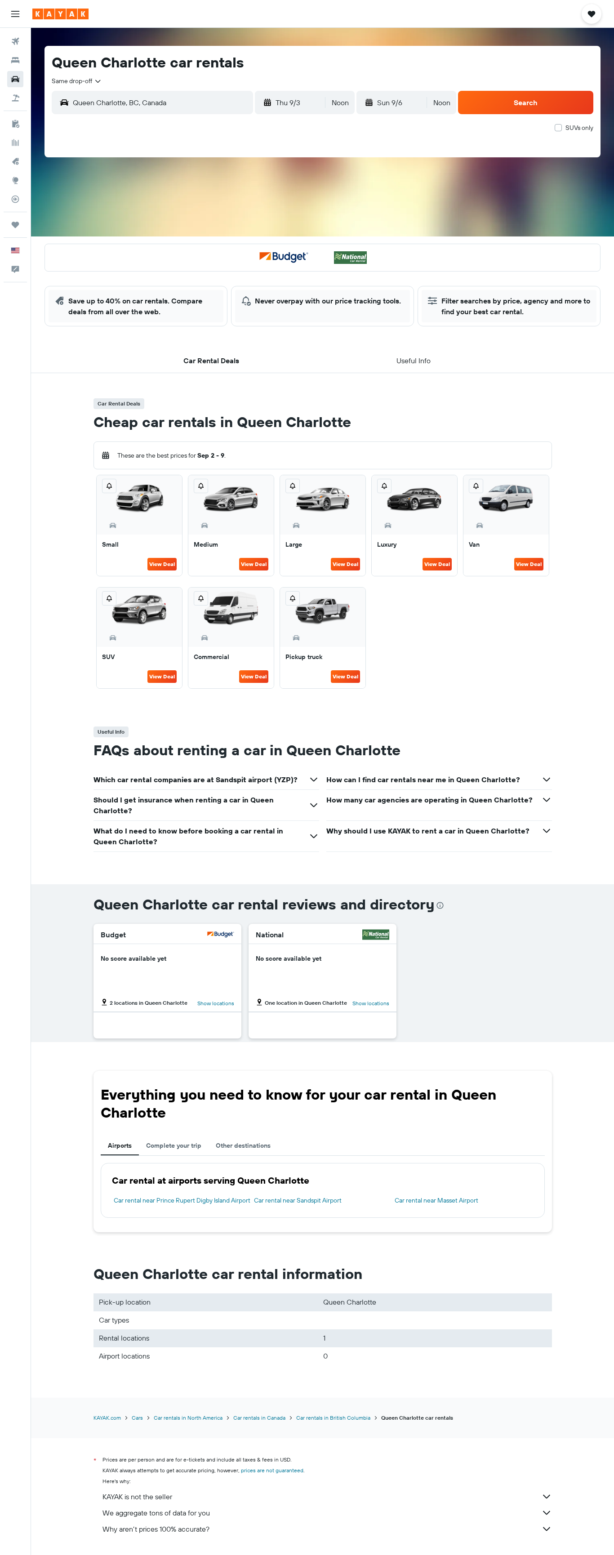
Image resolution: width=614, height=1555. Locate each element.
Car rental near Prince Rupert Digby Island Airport (182, 1200)
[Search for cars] (15, 79)
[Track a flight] (15, 199)
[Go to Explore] (15, 180)
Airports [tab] (120, 1145)
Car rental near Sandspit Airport (298, 1200)
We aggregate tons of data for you (156, 1512)
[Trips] (15, 225)
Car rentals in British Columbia (333, 1417)
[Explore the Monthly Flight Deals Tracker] (15, 161)
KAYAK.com (107, 1417)
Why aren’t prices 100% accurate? (155, 1528)
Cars (137, 1417)
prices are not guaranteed (272, 1470)
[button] (15, 14)
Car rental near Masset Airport (436, 1200)
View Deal (162, 564)
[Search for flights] (15, 41)
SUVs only (579, 128)
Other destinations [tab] (243, 1145)
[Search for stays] (15, 60)
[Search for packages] (15, 98)
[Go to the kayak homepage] (60, 14)
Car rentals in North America (188, 1417)
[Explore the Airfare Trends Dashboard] (15, 142)
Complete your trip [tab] (173, 1145)
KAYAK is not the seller (137, 1496)
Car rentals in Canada (259, 1417)
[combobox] (77, 80)
